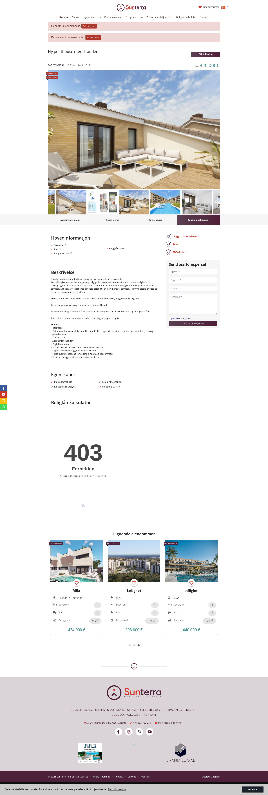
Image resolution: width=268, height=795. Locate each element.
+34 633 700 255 (141, 722)
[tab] (69, 220)
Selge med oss (134, 17)
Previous (52, 129)
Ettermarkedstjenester (159, 17)
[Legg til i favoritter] (76, 582)
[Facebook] (118, 732)
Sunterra (134, 7)
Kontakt (204, 17)
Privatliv (119, 776)
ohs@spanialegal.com (169, 722)
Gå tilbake (206, 54)
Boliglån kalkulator (186, 17)
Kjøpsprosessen (113, 17)
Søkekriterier (89, 26)
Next (216, 129)
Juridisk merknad (101, 776)
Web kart (145, 776)
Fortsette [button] (252, 789)
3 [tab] (139, 645)
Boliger (63, 17)
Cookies (132, 776)
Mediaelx (215, 776)
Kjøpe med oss (92, 17)
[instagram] (129, 732)
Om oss (76, 17)
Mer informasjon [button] (117, 789)
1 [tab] (130, 645)
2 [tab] (134, 645)
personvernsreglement (181, 318)
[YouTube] (149, 732)
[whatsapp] (139, 732)
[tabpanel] (77, 587)
